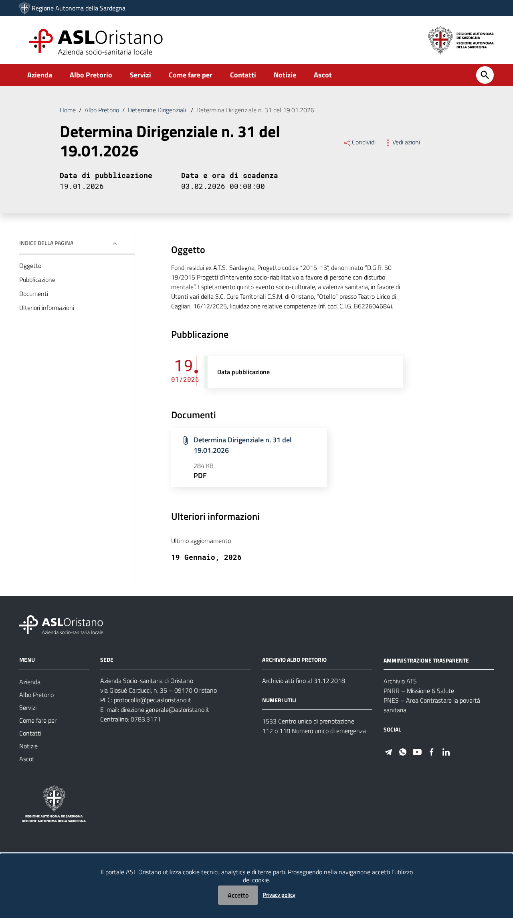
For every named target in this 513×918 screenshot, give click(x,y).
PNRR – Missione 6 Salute (419, 690)
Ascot (323, 74)
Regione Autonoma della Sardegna (78, 8)
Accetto (238, 895)
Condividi (364, 142)
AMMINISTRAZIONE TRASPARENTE (426, 660)
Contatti (243, 74)
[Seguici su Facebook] (431, 751)
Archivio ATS (400, 681)
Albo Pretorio (91, 74)
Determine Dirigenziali (158, 110)
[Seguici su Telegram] (388, 751)
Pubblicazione (37, 279)
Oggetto (30, 265)
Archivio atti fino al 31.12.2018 (303, 680)
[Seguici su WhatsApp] (403, 751)
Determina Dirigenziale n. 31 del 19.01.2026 (243, 445)
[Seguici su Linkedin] (446, 751)
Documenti (33, 293)
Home (68, 110)
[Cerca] (485, 75)
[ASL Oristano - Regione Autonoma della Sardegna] (61, 623)
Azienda (39, 74)
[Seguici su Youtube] (417, 751)
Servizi (140, 74)
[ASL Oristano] (24, 8)
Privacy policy (279, 894)
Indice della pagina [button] (46, 243)
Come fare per (190, 74)
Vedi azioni (406, 142)
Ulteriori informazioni (46, 307)
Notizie (285, 74)
